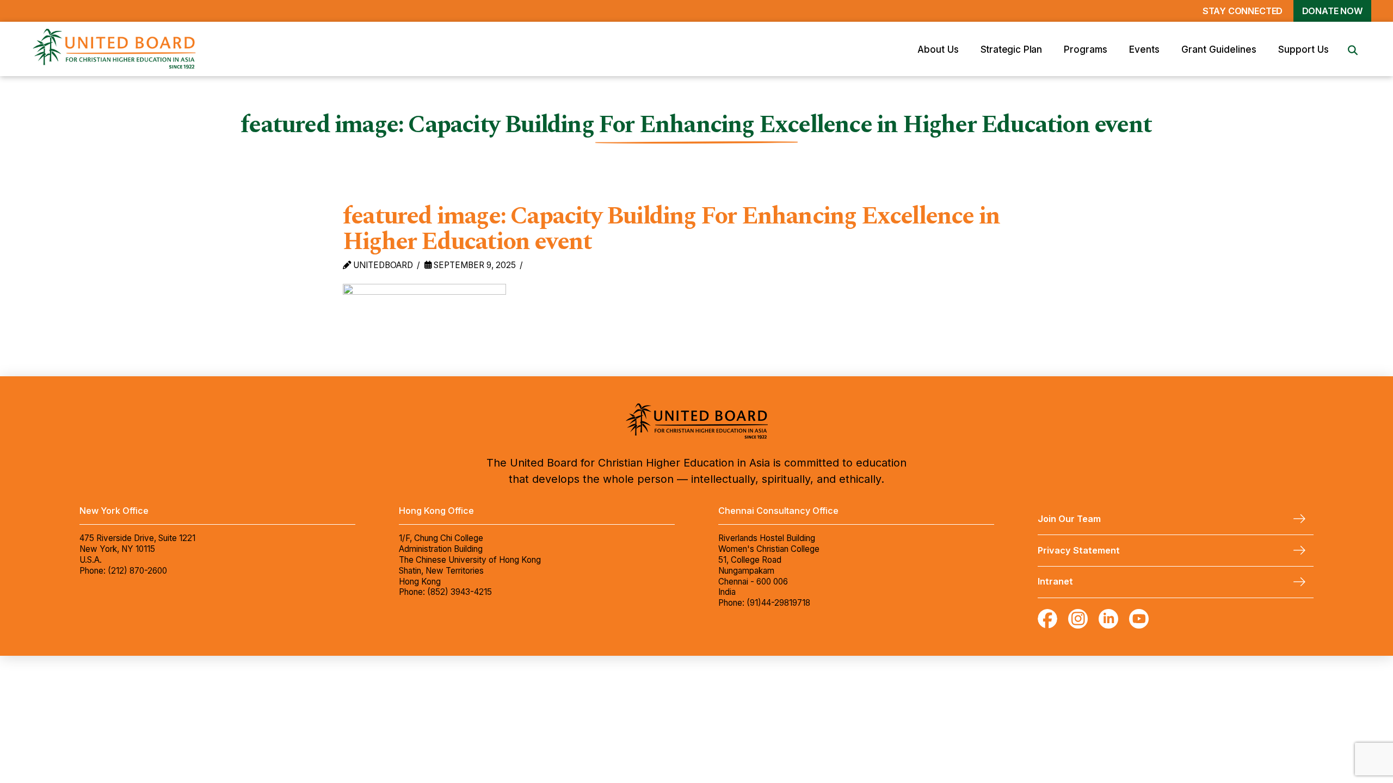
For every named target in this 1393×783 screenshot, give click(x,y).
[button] (938, 49)
